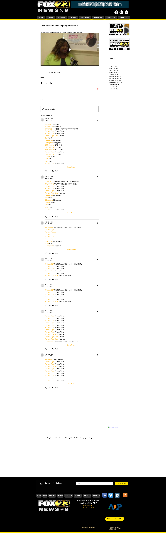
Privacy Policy (85, 527)
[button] (50, 17)
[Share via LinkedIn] (51, 83)
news (42, 77)
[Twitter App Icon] (110, 495)
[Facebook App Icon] (104, 495)
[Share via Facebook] (41, 83)
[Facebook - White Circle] (116, 12)
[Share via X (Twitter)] (46, 83)
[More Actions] (97, 120)
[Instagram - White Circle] (121, 12)
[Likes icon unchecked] (46, 171)
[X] (126, 12)
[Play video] (70, 49)
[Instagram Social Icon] (117, 495)
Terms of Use (92, 527)
